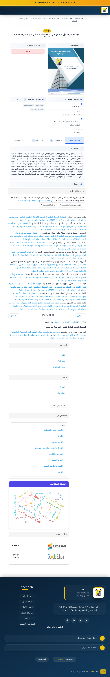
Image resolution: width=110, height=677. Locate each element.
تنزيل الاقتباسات (48, 205)
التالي (80, 316)
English (61, 393)
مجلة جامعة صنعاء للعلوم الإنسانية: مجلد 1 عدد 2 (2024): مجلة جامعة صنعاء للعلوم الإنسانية (48, 279)
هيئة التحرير (27, 601)
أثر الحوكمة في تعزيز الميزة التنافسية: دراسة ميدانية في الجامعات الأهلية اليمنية (47, 225)
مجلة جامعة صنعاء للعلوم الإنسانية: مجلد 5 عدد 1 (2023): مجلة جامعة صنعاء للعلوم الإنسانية (49, 228)
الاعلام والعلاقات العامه (53, 466)
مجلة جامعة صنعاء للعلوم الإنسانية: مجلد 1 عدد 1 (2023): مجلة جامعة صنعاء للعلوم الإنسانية (50, 269)
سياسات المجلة (27, 613)
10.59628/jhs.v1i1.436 (72, 114)
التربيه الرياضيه (57, 442)
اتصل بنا (27, 618)
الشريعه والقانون (56, 454)
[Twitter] (80, 620)
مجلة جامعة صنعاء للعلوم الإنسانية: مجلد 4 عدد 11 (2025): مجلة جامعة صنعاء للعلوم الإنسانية (48, 288)
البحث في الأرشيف (27, 624)
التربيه (60, 472)
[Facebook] (86, 620)
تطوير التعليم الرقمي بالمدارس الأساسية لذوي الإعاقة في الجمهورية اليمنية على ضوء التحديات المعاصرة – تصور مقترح (47, 285)
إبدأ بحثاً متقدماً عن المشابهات (65, 322)
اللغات (60, 436)
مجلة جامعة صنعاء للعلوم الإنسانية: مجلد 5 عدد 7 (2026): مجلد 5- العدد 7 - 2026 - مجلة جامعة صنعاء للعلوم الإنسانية (48, 237)
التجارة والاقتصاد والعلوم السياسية (49, 448)
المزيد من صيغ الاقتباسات (71, 205)
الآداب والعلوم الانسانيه (53, 430)
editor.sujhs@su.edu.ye (87, 638)
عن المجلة (27, 596)
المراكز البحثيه (57, 460)
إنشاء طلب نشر (59, 405)
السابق (14, 316)
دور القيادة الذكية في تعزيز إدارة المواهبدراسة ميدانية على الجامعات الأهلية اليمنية (50, 234)
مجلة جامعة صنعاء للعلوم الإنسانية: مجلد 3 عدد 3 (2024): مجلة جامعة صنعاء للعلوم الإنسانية (49, 298)
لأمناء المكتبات (59, 367)
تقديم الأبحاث (27, 607)
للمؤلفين (61, 361)
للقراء (63, 355)
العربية (62, 387)
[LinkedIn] (73, 620)
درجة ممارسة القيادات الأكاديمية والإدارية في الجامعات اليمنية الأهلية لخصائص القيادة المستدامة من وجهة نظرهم (49, 295)
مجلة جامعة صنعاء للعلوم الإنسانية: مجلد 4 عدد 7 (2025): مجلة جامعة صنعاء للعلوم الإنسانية (48, 247)
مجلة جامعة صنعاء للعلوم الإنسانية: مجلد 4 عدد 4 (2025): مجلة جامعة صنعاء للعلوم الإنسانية (47, 218)
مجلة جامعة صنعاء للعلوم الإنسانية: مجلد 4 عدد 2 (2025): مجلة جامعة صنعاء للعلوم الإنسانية (48, 336)
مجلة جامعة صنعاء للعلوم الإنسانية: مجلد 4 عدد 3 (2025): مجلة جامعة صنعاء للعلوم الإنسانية (49, 307)
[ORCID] (67, 620)
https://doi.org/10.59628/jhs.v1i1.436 (33, 201)
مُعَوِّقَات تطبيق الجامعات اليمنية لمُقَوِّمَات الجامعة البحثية (42, 217)
